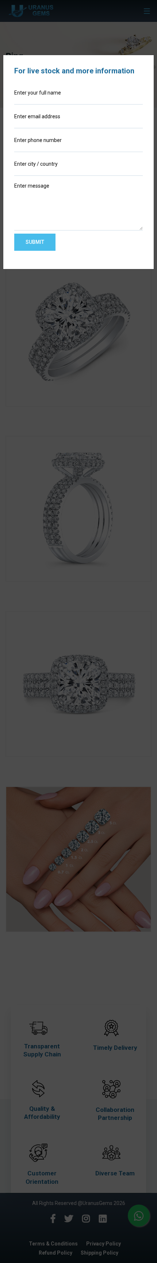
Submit (35, 242)
